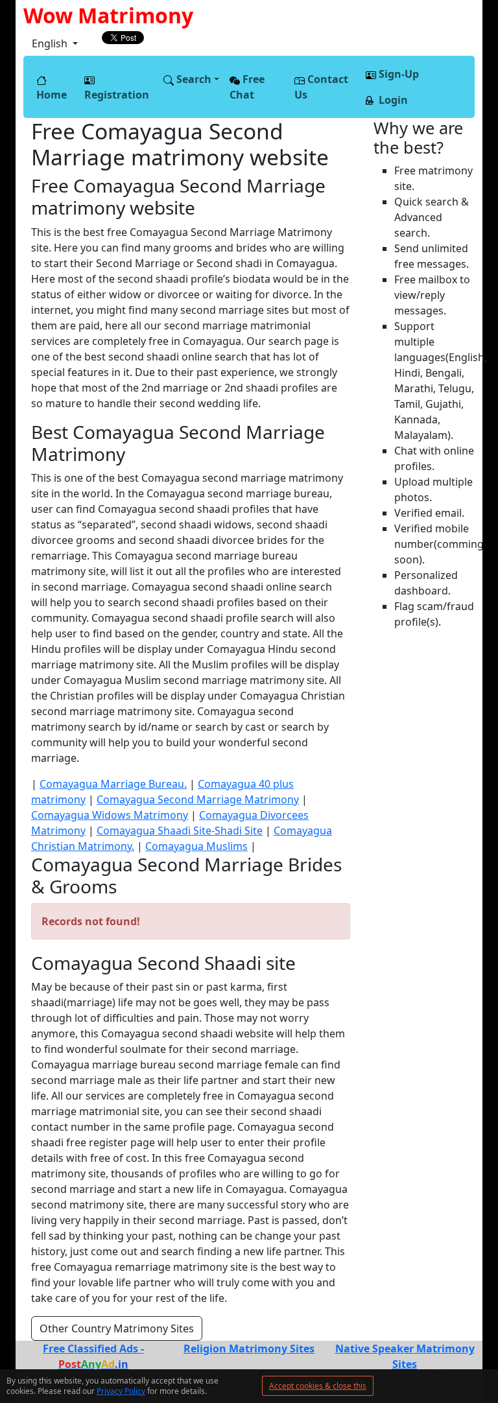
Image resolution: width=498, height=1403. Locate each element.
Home (51, 95)
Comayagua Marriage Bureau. (113, 784)
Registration (116, 95)
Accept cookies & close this (317, 1385)
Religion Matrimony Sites (249, 1348)
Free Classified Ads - (93, 1356)
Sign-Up (397, 74)
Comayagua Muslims (196, 846)
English (51, 43)
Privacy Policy (121, 1391)
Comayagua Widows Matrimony (109, 815)
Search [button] (192, 79)
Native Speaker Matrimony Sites (405, 1356)
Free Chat (247, 87)
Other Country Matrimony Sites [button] (117, 1328)
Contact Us (321, 87)
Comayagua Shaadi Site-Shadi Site (180, 830)
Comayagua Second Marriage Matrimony (198, 799)
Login (392, 100)
